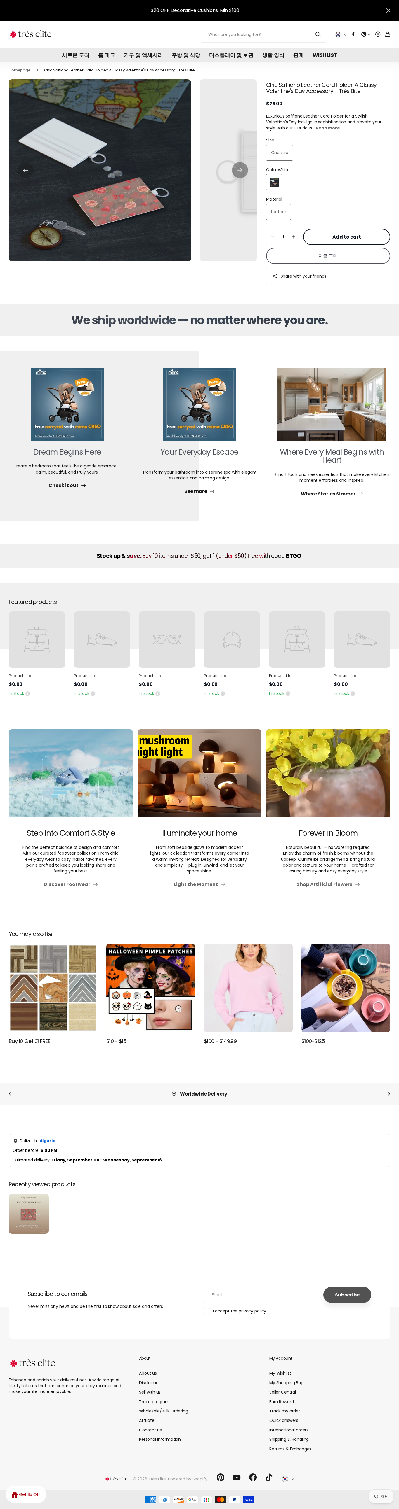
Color (277, 170)
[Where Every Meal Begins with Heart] (331, 408)
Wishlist (325, 55)
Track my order (284, 1411)
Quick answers (283, 1420)
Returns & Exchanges (290, 1449)
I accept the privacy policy (239, 1311)
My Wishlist (280, 1373)
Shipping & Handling (289, 1439)
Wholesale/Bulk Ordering (163, 1411)
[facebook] (253, 1477)
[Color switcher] (354, 34)
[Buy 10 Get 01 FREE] (53, 988)
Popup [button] (27, 693)
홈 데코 (106, 55)
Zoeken (318, 35)
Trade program (154, 1402)
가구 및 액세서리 (143, 55)
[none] (10, 1094)
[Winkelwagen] (387, 34)
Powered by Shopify (187, 1479)
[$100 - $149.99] (248, 988)
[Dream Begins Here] (67, 408)
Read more (328, 128)
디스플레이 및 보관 (231, 55)
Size (270, 140)
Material (274, 199)
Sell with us (150, 1392)
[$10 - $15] (150, 988)
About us (148, 1373)
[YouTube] (236, 1477)
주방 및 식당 (186, 55)
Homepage (20, 70)
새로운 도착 (75, 55)
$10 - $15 (116, 1041)
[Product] (37, 639)
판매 (298, 55)
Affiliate (147, 1420)
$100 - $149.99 (220, 1041)
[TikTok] (269, 1477)
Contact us (150, 1430)
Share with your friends (304, 276)
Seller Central (282, 1392)
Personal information (160, 1439)
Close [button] (388, 10)
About (144, 1358)
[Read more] (366, 34)
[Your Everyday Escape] (199, 408)
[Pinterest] (220, 1477)
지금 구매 (328, 256)
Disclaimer (149, 1383)
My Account (280, 1358)
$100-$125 (313, 1041)
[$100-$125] (345, 988)
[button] (26, 170)
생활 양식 (273, 55)
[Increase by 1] (293, 237)
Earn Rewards (282, 1402)
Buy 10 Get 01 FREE (29, 1041)
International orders (288, 1430)
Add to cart (346, 237)
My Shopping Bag (286, 1383)
